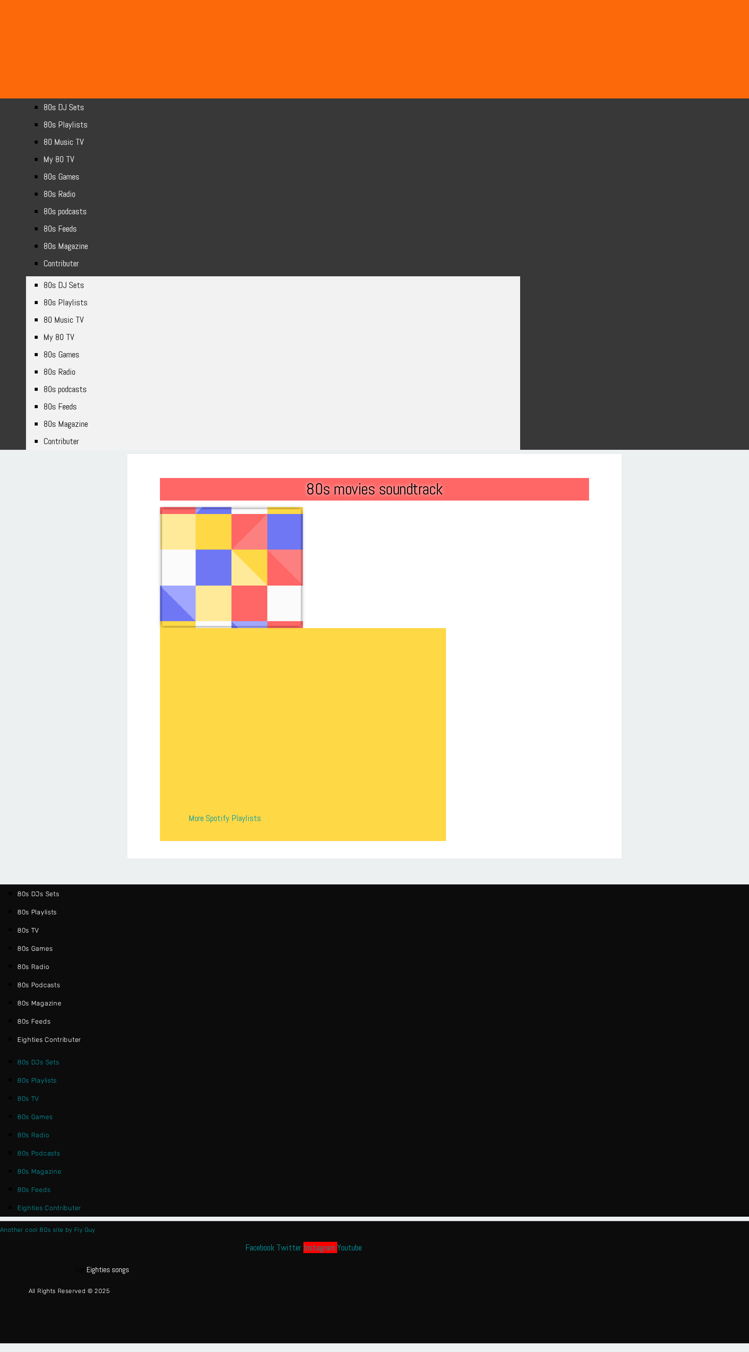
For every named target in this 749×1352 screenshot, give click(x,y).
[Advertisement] (231, 567)
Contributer (61, 263)
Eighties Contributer (49, 1040)
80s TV (28, 930)
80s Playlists (65, 124)
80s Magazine (65, 246)
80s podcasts (65, 211)
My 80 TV (58, 159)
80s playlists (37, 912)
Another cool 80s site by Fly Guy (47, 1230)
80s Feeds (60, 228)
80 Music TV (63, 141)
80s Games (61, 176)
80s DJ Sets (63, 107)
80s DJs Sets (38, 894)
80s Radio (59, 194)
